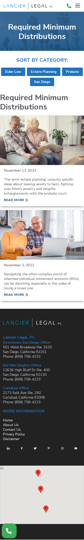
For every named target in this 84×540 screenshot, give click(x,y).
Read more (14, 200)
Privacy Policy (14, 434)
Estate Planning (43, 72)
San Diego (42, 82)
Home (8, 420)
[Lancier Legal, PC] (27, 6)
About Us (11, 425)
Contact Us (12, 429)
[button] (38, 473)
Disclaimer (11, 439)
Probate (72, 72)
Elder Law (13, 72)
